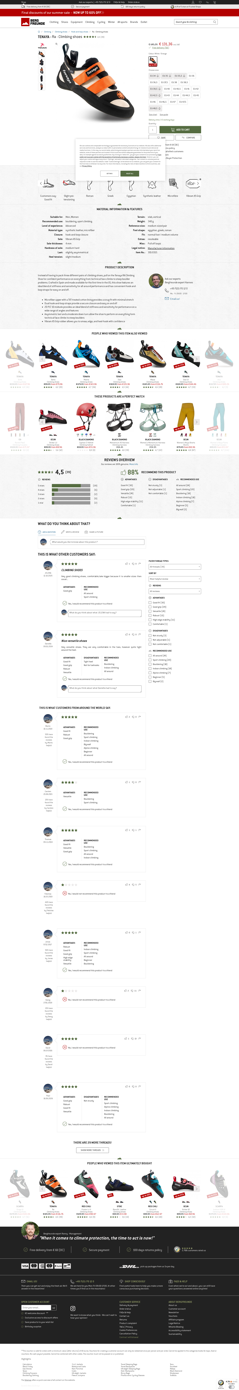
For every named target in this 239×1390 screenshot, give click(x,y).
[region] (120, 160)
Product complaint (128, 1323)
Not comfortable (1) (158, 493)
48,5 (154, 108)
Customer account (177, 1308)
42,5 (154, 95)
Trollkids (173, 1375)
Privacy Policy (87, 166)
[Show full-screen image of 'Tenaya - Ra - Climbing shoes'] (56, 44)
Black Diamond (176, 1371)
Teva (171, 1364)
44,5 (186, 95)
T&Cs (122, 1326)
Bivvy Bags (125, 1373)
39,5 (154, 88)
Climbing (90, 22)
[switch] (231, 1387)
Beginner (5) (182, 505)
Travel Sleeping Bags (129, 1364)
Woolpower (174, 1373)
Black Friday (28, 1366)
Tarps (25, 1371)
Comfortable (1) (128, 505)
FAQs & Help (125, 1312)
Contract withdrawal (128, 1337)
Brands (134, 22)
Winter (111, 22)
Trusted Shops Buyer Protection (167, 158)
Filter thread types (159, 561)
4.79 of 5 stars (188, 6)
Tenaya (43, 36)
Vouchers (173, 1316)
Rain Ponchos (77, 1368)
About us (173, 1305)
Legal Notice (174, 1323)
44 (176, 95)
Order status (125, 1308)
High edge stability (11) (132, 501)
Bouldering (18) (183, 493)
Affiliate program (176, 1319)
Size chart (153, 114)
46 (153, 102)
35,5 (178, 75)
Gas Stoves (27, 1368)
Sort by (152, 573)
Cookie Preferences (128, 1330)
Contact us (124, 1316)
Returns (123, 1319)
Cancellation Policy (128, 1333)
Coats (74, 1371)
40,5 (177, 88)
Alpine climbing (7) (185, 501)
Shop (23, 2)
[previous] (42, 359)
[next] (197, 359)
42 (196, 88)
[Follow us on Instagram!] (74, 1309)
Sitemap (28, 1380)
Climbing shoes (61, 31)
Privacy (129, 1326)
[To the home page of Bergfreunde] (34, 21)
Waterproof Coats (79, 1366)
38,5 (184, 82)
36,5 (153, 82)
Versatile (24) (127, 493)
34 (153, 75)
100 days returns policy (135, 6)
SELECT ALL (129, 173)
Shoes (64, 22)
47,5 (182, 102)
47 (173, 102)
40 (167, 88)
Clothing (54, 22)
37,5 (164, 82)
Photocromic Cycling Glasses (133, 1375)
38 (174, 82)
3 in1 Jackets (77, 1364)
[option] (96, 83)
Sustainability (175, 1334)
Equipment (77, 22)
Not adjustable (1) (157, 489)
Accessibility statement (180, 1330)
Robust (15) (126, 497)
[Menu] (236, 1380)
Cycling (101, 22)
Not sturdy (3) (155, 485)
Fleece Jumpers (78, 1375)
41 (186, 88)
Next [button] (198, 183)
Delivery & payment (128, 1305)
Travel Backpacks (128, 1366)
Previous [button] (41, 183)
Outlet (144, 22)
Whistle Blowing (176, 1326)
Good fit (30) (127, 485)
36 (191, 75)
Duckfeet (173, 1366)
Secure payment (83, 6)
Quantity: (152, 123)
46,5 (163, 102)
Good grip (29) (127, 489)
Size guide (164, 114)
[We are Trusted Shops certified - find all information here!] (177, 1249)
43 (167, 95)
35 (165, 75)
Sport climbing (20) (185, 489)
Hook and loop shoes (79, 31)
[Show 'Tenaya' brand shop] (42, 46)
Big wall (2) (181, 509)
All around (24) (183, 485)
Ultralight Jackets (79, 1373)
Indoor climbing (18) (185, 497)
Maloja (172, 1368)
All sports (122, 22)
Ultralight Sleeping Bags (130, 1368)
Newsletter (174, 1312)
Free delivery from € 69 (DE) (38, 6)
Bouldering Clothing (31, 1375)
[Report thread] (139, 564)
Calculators (27, 1364)
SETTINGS (110, 173)
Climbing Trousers (30, 1373)
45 (196, 95)
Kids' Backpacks (127, 1371)
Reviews (156, 585)
